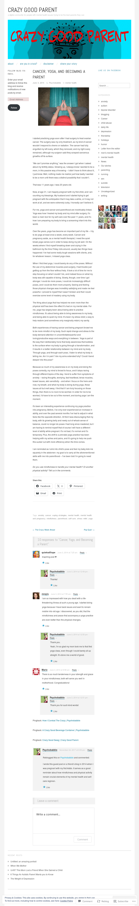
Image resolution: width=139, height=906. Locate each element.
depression (106, 131)
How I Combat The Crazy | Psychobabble (61, 720)
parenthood (62, 518)
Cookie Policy (66, 900)
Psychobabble (55, 82)
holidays (105, 139)
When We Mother (18, 865)
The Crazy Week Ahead (44, 529)
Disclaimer (48, 63)
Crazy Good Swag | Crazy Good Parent (60, 739)
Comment (82, 839)
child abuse (106, 122)
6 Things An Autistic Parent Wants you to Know (32, 874)
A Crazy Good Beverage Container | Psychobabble (65, 730)
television (105, 187)
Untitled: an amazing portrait (24, 861)
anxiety (41, 515)
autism (104, 105)
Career (104, 118)
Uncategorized (108, 191)
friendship (105, 135)
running (104, 174)
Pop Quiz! (89, 529)
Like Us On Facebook (109, 70)
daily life (105, 127)
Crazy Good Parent (32, 10)
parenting (105, 169)
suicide (104, 182)
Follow (14, 107)
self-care (72, 518)
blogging (105, 114)
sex (102, 178)
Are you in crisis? (28, 63)
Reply (82, 552)
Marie (44, 669)
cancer (48, 515)
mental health (70, 82)
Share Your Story (68, 63)
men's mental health (110, 152)
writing (104, 195)
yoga (90, 518)
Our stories (106, 165)
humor (104, 144)
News (103, 161)
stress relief (82, 518)
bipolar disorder (108, 109)
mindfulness (51, 518)
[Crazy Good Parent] (69, 40)
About (11, 63)
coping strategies (59, 515)
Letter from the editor (110, 148)
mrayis (45, 593)
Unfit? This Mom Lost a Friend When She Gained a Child (37, 870)
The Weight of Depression (22, 878)
